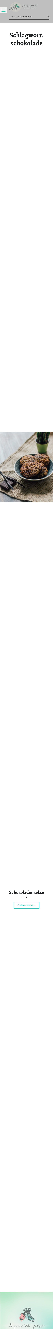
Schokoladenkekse (26, 892)
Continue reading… (28, 904)
